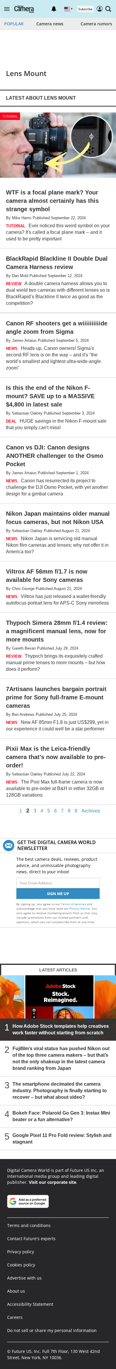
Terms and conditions (29, 1225)
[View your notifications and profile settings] (54, 9)
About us (16, 1291)
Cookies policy (21, 1265)
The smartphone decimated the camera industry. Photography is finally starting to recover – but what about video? (59, 1090)
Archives (90, 811)
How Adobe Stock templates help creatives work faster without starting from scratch (60, 1029)
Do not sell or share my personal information (52, 1330)
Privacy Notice (79, 908)
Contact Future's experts (31, 1238)
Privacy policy (20, 1251)
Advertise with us (24, 1278)
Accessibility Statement (30, 1304)
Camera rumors (96, 24)
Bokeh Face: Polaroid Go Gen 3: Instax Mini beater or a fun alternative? (61, 1116)
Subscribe (86, 9)
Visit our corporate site (52, 1182)
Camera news (49, 24)
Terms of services (74, 904)
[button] (6, 9)
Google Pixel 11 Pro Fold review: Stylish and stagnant (62, 1138)
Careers (15, 1317)
